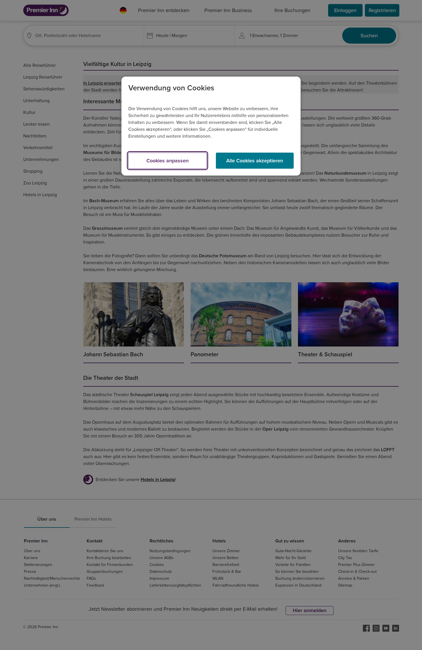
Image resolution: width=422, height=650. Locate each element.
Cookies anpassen (167, 160)
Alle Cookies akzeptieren (254, 160)
